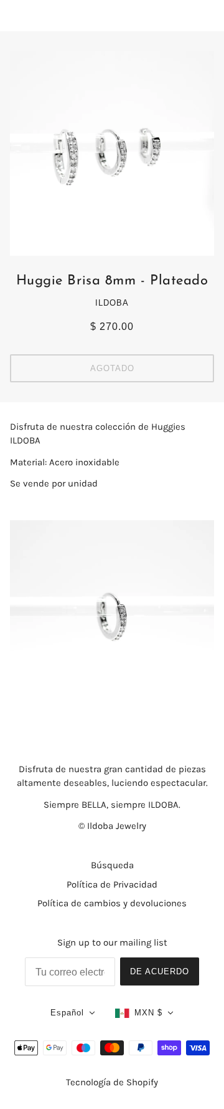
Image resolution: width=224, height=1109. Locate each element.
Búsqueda (112, 865)
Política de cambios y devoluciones (112, 903)
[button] (72, 1013)
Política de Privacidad (112, 884)
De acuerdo (159, 971)
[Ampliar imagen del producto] (112, 153)
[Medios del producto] (112, 622)
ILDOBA (112, 303)
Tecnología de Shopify (112, 1082)
